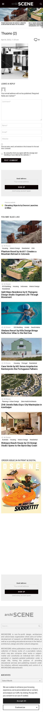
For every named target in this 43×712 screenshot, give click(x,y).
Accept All (21, 701)
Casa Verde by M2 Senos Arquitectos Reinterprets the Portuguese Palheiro (19, 367)
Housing (5, 248)
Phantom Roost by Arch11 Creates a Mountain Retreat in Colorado (13, 23)
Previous (1, 18)
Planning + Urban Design (10, 401)
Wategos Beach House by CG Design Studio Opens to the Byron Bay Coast (19, 444)
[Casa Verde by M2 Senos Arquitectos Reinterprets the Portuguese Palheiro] (21, 349)
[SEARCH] (41, 4)
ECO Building (6, 286)
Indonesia (24, 286)
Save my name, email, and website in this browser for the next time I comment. (20, 147)
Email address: (22, 178)
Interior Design (15, 248)
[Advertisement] (21, 545)
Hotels (27, 327)
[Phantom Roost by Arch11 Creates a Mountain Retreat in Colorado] (13, 14)
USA (33, 248)
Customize (20, 707)
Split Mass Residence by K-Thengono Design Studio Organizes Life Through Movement (19, 295)
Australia (5, 440)
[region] (21, 697)
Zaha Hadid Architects (28, 401)
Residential (26, 248)
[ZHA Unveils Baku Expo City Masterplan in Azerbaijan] (21, 385)
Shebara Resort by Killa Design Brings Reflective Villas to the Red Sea (19, 331)
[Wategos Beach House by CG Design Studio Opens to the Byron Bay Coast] (21, 423)
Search (39, 626)
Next (42, 18)
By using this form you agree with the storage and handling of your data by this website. (20, 154)
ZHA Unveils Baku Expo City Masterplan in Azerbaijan (21, 406)
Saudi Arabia (35, 327)
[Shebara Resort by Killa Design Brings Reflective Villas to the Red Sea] (21, 313)
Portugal (24, 363)
